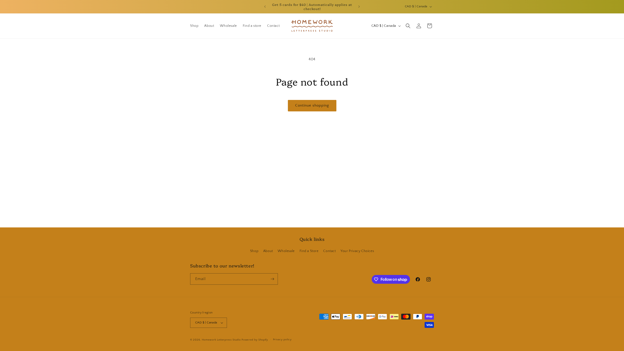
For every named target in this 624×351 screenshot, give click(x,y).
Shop (254, 251)
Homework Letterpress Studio (221, 339)
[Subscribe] (272, 279)
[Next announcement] (359, 6)
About (268, 251)
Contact (329, 251)
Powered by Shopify (255, 339)
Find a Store (309, 251)
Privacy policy (282, 339)
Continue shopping (312, 105)
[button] (408, 25)
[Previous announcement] (265, 6)
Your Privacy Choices (357, 251)
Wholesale (286, 251)
